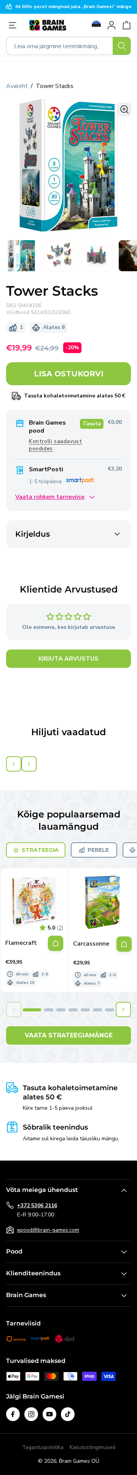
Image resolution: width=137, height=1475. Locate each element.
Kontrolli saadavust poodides (55, 445)
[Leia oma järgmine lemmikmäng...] (122, 46)
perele (98, 850)
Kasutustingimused (92, 1447)
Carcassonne (91, 944)
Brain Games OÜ (79, 1461)
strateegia (40, 850)
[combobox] (68, 46)
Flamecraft (21, 943)
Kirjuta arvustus (68, 658)
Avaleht (17, 86)
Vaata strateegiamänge (69, 1035)
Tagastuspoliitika (43, 1447)
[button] (32, 1009)
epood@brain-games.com (48, 1230)
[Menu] (14, 25)
